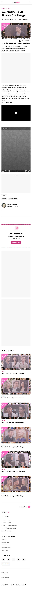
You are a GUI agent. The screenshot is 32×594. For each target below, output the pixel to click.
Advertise (4, 545)
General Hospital (6, 523)
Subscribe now (16, 242)
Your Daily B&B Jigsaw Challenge (12, 373)
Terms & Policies (5, 547)
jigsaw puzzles (13, 198)
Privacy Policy (4, 572)
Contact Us (4, 550)
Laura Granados (8, 19)
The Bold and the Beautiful (8, 528)
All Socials (5, 564)
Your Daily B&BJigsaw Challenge (12, 398)
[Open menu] (2, 2)
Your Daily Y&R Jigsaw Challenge (12, 447)
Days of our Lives (6, 520)
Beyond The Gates (6, 531)
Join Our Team (5, 542)
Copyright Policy (5, 577)
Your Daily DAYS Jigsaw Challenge (13, 471)
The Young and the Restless (9, 525)
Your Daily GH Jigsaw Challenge (12, 422)
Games (4, 198)
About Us (3, 539)
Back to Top (23, 507)
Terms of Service (5, 575)
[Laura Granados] (4, 205)
